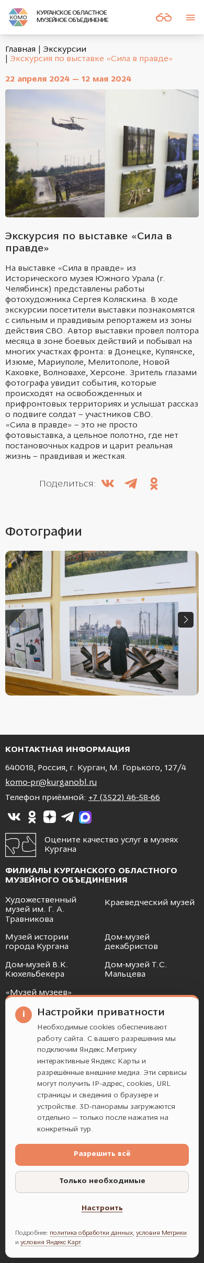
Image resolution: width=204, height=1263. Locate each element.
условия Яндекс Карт (50, 1242)
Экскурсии (64, 49)
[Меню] (190, 17)
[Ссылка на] (14, 817)
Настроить (102, 1208)
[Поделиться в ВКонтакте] (107, 484)
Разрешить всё (102, 1154)
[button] (186, 620)
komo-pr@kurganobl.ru (51, 783)
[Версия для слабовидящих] (164, 17)
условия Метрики (161, 1233)
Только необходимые (102, 1181)
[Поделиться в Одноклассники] (153, 484)
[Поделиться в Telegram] (130, 484)
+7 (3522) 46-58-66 (124, 798)
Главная (20, 49)
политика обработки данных (91, 1233)
